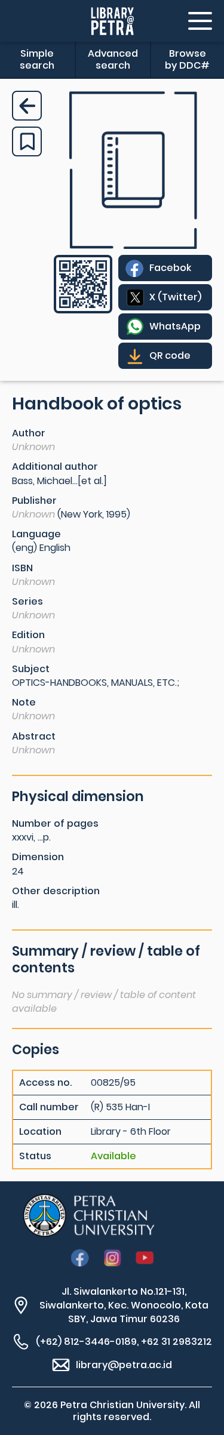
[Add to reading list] (27, 141)
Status (35, 1156)
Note (24, 702)
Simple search (37, 59)
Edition (28, 635)
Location (40, 1132)
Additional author (55, 466)
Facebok (170, 268)
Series (27, 601)
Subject (31, 669)
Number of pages (55, 823)
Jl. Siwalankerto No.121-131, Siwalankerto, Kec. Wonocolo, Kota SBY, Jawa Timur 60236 (123, 1305)
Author (28, 433)
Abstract (34, 736)
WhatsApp (175, 326)
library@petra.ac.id (124, 1365)
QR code (170, 355)
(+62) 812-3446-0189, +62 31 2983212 (124, 1341)
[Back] (27, 106)
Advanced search (113, 59)
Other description (56, 891)
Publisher (34, 500)
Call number (49, 1107)
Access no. (45, 1083)
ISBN (22, 568)
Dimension (38, 857)
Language (36, 534)
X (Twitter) (175, 297)
